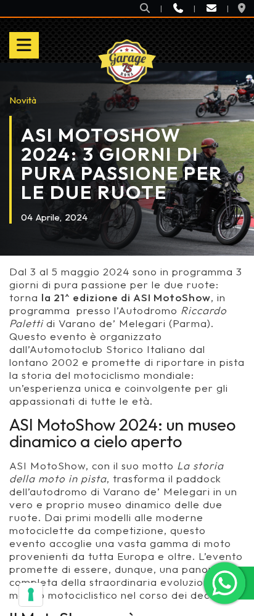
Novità (22, 100)
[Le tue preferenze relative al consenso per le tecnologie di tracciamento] (31, 594)
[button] (145, 8)
